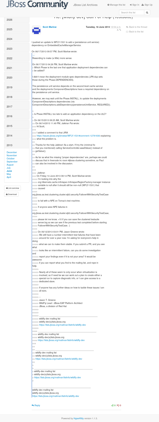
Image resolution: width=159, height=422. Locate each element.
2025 (9, 29)
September (12, 161)
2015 (9, 126)
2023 (9, 48)
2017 (9, 106)
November (12, 155)
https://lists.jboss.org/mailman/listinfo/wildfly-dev (62, 324)
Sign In (135, 4)
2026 (9, 19)
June (9, 170)
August (10, 164)
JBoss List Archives (85, 5)
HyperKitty (79, 418)
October (11, 158)
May (9, 173)
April (9, 177)
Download (12, 194)
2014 (9, 135)
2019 (9, 87)
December (12, 152)
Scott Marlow (50, 26)
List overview (13, 188)
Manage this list (117, 4)
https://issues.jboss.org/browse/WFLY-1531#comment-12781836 (68, 135)
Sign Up (148, 4)
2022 (9, 58)
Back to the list (136, 31)
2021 (9, 68)
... (33, 54)
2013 (9, 145)
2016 (9, 116)
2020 (9, 77)
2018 (9, 97)
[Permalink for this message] (120, 29)
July (9, 167)
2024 (9, 39)
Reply (37, 405)
